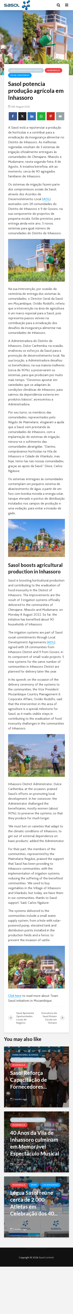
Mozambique (53, 70)
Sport (34, 1185)
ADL (46, 199)
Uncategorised (50, 1185)
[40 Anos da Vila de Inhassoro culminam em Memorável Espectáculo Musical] (36, 1142)
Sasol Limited (46, 1257)
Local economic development (26, 70)
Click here (14, 996)
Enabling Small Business (25, 1055)
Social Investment (19, 75)
